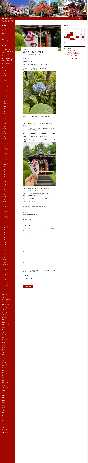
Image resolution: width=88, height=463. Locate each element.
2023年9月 (4, 128)
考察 (3, 400)
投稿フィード (4, 429)
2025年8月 (4, 90)
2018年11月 (4, 222)
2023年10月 (4, 126)
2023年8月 (4, 129)
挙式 (3, 360)
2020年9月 (4, 186)
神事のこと (4, 387)
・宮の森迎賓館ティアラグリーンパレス (72, 52)
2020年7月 (4, 189)
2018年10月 (4, 224)
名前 (25, 251)
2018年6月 (4, 231)
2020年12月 (4, 181)
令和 (3, 317)
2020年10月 (4, 184)
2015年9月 (4, 285)
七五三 (3, 314)
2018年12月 (4, 221)
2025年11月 (4, 85)
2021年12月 (4, 161)
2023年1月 (4, 141)
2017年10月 (4, 244)
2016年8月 (4, 267)
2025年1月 (4, 101)
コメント (26, 233)
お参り (25, 206)
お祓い (3, 301)
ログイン (3, 427)
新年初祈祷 (4, 362)
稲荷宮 (3, 392)
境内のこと (4, 339)
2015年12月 (4, 280)
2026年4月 (4, 76)
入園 (3, 321)
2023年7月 (4, 131)
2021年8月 (4, 168)
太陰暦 (3, 345)
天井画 (3, 344)
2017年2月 (4, 257)
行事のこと (4, 410)
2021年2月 (4, 178)
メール (25, 257)
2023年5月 (4, 134)
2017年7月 (4, 249)
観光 (3, 412)
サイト (24, 262)
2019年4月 (4, 214)
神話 (3, 390)
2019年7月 (4, 209)
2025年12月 (4, 83)
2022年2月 (4, 159)
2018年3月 (4, 236)
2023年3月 (4, 138)
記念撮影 (3, 413)
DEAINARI (4, 294)
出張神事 (3, 325)
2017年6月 (4, 250)
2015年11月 (4, 282)
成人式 (3, 357)
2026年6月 (4, 73)
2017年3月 (4, 255)
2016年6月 (4, 270)
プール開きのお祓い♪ (27, 218)
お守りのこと (4, 297)
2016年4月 (4, 274)
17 (65, 36)
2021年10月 (4, 164)
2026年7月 (4, 71)
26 (71, 38)
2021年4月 (4, 174)
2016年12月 (4, 260)
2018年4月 (4, 234)
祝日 (3, 385)
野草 (3, 417)
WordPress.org (5, 432)
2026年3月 (4, 78)
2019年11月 (4, 202)
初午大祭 (3, 327)
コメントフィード (5, 430)
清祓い (3, 379)
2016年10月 (4, 264)
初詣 (3, 330)
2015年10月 (4, 284)
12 (71, 34)
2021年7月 (4, 169)
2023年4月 (4, 136)
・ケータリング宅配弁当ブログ (70, 58)
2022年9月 (4, 148)
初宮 (3, 329)
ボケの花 (3, 311)
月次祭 (38, 206)
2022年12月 (4, 143)
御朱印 (34, 206)
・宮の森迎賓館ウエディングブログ (71, 53)
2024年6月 (4, 113)
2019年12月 (4, 201)
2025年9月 (4, 88)
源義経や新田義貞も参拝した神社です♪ (31, 213)
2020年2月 (4, 197)
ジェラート (4, 307)
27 (74, 38)
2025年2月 (4, 100)
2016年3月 (4, 275)
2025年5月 (4, 95)
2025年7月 (4, 91)
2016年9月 (4, 265)
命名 (3, 335)
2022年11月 (4, 144)
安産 (3, 347)
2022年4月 (4, 156)
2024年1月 (4, 121)
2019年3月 (4, 216)
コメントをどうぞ (40, 54)
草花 (3, 407)
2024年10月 (4, 106)
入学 (3, 322)
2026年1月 (4, 81)
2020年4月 (4, 194)
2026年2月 (4, 80)
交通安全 (3, 316)
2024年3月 (4, 118)
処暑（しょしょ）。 (5, 33)
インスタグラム (5, 304)
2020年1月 (4, 199)
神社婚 (3, 388)
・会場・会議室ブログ (68, 54)
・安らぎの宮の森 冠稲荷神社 (70, 50)
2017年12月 (4, 241)
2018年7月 (4, 229)
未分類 (3, 370)
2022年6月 (4, 153)
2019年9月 (4, 206)
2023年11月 (4, 124)
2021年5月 (4, 173)
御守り (29, 206)
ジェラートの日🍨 (5, 27)
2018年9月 (4, 226)
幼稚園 (3, 352)
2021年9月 (4, 166)
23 (83, 36)
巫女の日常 (4, 350)
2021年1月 (4, 179)
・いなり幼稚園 (67, 57)
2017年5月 (4, 252)
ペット (3, 309)
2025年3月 (4, 98)
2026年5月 (4, 75)
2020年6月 (4, 191)
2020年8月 (4, 187)
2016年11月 (4, 262)
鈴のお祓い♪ (4, 47)
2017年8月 (4, 247)
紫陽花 (45, 206)
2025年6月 (4, 93)
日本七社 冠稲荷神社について (77, 18)
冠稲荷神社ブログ (7, 18)
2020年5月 (4, 192)
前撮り (3, 332)
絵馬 (3, 397)
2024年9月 (4, 108)
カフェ (3, 306)
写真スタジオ (4, 324)
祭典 (42, 206)
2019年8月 (4, 207)
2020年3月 (4, 196)
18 (68, 36)
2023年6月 (4, 133)
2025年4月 (4, 96)
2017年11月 (4, 242)
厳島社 (3, 334)
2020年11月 (4, 182)
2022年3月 (4, 158)
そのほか (3, 302)
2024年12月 (4, 103)
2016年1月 (4, 279)
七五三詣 (3, 39)
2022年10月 (4, 146)
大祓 (3, 342)
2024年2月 (4, 119)
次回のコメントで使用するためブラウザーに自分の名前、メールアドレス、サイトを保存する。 (39, 270)
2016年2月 (4, 277)
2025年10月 (4, 86)
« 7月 (65, 42)
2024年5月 (4, 115)
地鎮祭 (3, 337)
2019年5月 (4, 212)
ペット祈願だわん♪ (5, 51)
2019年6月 (4, 211)
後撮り (3, 354)
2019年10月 (4, 204)
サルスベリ (4, 36)
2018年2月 (4, 237)
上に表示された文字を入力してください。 (33, 278)
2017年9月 (4, 245)
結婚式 (3, 395)
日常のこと (25, 49)
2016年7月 (4, 269)
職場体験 (3, 402)
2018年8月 (4, 227)
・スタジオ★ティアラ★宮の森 (70, 55)
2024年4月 (4, 116)
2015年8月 (4, 287)
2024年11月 (4, 105)
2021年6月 (4, 171)
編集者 (33, 54)
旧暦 (3, 365)
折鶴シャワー (4, 359)
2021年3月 (4, 176)
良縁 (3, 403)
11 (68, 34)
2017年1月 (4, 259)
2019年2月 (4, 217)
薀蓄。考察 (4, 408)
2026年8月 (4, 70)
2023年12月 (4, 123)
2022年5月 (4, 154)
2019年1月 (4, 219)
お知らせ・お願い (5, 299)
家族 (3, 349)
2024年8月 (4, 110)
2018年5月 (4, 232)
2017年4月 (4, 254)
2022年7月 (4, 151)
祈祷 (3, 384)
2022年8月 (4, 149)
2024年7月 (4, 111)
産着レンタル (4, 382)
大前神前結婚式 (5, 340)
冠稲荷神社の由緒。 (5, 30)
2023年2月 (4, 139)
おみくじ (3, 296)
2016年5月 (4, 272)
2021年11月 (4, 163)
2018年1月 (4, 239)
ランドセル (4, 312)
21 (77, 36)
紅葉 (3, 393)
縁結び (3, 398)
